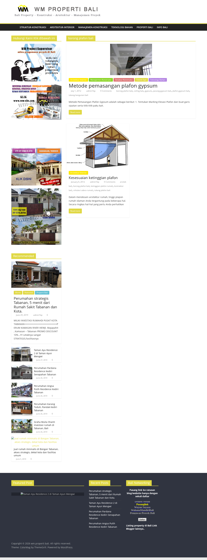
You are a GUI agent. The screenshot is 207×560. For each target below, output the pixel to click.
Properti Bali (145, 27)
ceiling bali (138, 91)
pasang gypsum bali (162, 91)
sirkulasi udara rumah (83, 190)
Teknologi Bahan (122, 27)
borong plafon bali (124, 91)
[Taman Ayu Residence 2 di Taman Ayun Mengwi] (21, 348)
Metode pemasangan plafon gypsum (113, 85)
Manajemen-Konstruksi (92, 27)
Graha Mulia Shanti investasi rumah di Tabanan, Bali (44, 425)
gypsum (148, 91)
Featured (29, 292)
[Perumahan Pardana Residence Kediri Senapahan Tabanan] (21, 366)
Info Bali (162, 27)
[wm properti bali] (14, 27)
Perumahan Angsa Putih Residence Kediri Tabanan (46, 389)
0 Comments (106, 91)
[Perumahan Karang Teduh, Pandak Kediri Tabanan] (21, 402)
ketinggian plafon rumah (102, 186)
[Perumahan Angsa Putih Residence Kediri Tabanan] (21, 384)
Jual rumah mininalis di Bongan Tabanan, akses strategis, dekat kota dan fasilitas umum (36, 452)
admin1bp (91, 91)
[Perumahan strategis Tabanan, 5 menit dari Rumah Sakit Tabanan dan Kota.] (36, 263)
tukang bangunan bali (78, 95)
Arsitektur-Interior (62, 27)
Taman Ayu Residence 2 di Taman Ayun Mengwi (46, 353)
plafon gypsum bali (180, 91)
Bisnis (18, 292)
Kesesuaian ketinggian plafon (93, 177)
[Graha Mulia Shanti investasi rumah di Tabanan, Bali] (21, 420)
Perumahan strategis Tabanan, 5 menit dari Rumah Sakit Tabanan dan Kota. (35, 304)
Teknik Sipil (141, 79)
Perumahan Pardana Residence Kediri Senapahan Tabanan (45, 371)
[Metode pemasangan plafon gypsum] (131, 46)
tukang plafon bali (102, 190)
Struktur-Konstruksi (33, 27)
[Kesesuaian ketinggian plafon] (97, 125)
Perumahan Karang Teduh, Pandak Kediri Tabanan (45, 407)
